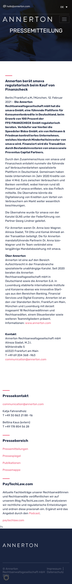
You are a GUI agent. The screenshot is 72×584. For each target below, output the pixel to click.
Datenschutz (55, 572)
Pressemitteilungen (15, 449)
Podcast (34, 513)
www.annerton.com (38, 323)
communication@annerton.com (25, 359)
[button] (64, 7)
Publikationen (12, 463)
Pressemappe (11, 470)
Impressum (54, 568)
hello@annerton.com (18, 6)
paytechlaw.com (13, 520)
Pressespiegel (12, 456)
